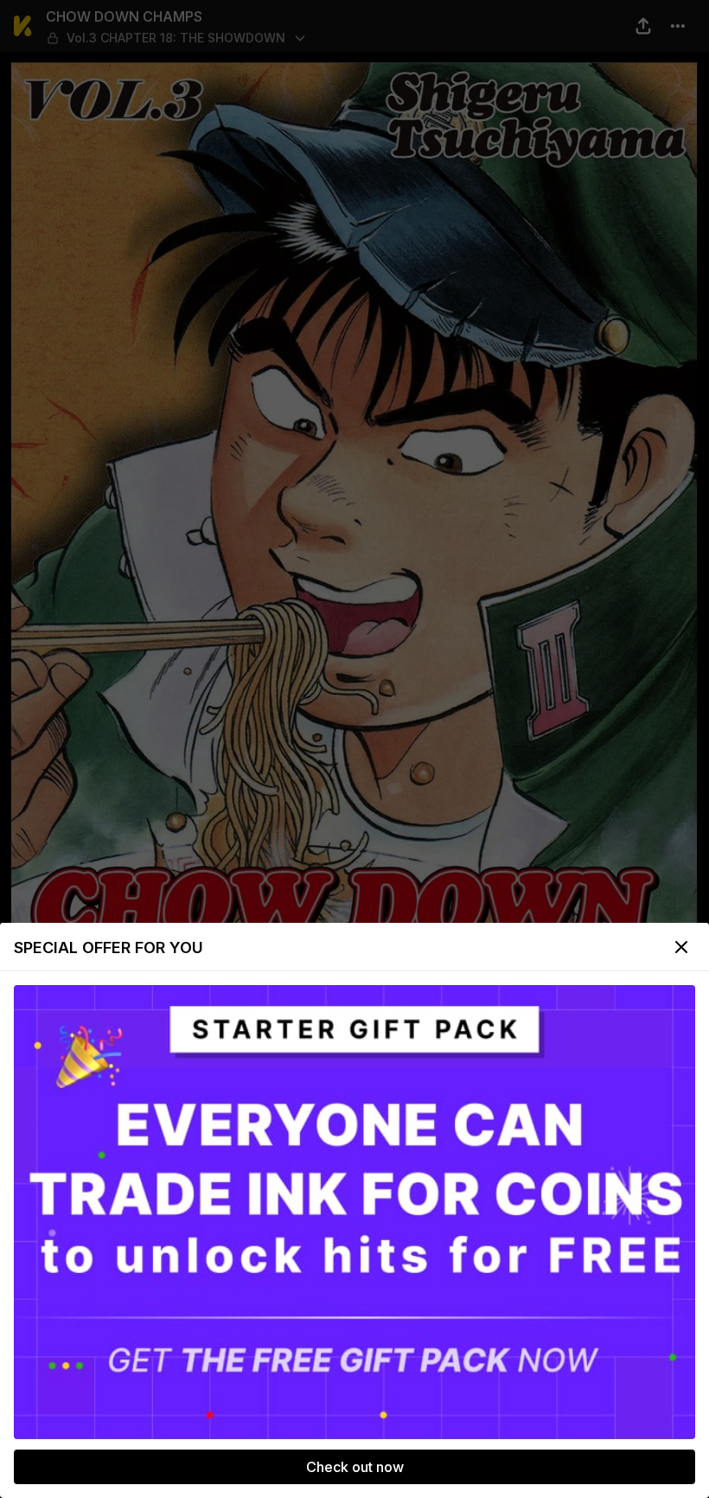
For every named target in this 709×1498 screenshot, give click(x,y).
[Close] (681, 947)
